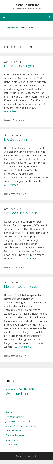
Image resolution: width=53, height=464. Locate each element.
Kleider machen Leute (20, 286)
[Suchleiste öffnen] (49, 17)
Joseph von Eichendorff (17, 421)
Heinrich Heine (13, 430)
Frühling (15, 389)
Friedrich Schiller (14, 416)
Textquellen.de (26, 4)
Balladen (8, 389)
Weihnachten (17, 393)
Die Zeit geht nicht (18, 139)
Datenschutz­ (12, 444)
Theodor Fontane (14, 435)
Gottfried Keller (16, 120)
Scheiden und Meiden (20, 213)
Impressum (11, 439)
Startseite (10, 412)
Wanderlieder (27, 388)
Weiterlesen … (12, 111)
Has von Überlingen (19, 65)
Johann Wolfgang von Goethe (20, 426)
